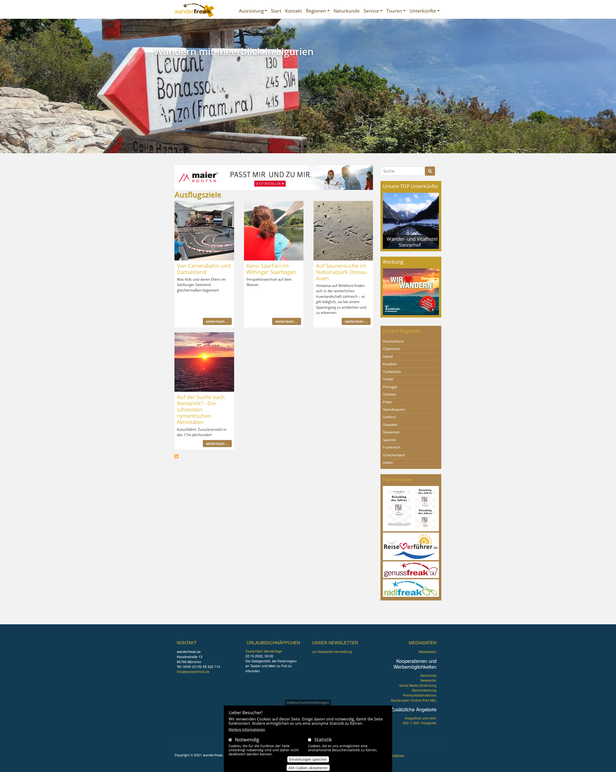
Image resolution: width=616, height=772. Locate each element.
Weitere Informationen (247, 729)
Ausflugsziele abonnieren (176, 456)
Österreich (391, 348)
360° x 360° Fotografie (419, 722)
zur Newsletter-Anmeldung (332, 651)
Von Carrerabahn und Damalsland (204, 268)
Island (388, 356)
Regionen (316, 10)
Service (371, 10)
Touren (394, 10)
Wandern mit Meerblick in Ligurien (234, 51)
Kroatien (390, 363)
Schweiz (389, 394)
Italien (388, 462)
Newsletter (428, 680)
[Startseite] (194, 10)
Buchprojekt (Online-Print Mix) (413, 700)
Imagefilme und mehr (420, 718)
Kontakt (293, 10)
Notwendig (247, 739)
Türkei (388, 379)
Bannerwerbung (424, 690)
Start (276, 10)
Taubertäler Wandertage (263, 651)
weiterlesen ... (217, 321)
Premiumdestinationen (419, 695)
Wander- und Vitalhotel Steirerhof (412, 241)
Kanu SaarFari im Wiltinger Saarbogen (271, 268)
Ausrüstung (251, 10)
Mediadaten (427, 651)
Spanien (389, 439)
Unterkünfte (423, 10)
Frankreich (391, 447)
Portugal (390, 386)
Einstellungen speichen (308, 759)
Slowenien (391, 432)
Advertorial (428, 675)
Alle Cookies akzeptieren (308, 767)
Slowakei (390, 424)
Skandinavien (394, 409)
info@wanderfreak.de (193, 671)
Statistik (323, 739)
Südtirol (389, 416)
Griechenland (394, 455)
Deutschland (393, 341)
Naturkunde (347, 10)
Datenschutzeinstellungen (308, 702)
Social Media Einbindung (417, 685)
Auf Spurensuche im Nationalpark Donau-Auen (342, 272)
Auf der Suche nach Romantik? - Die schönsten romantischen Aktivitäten (201, 409)
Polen (387, 401)
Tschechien (392, 371)
